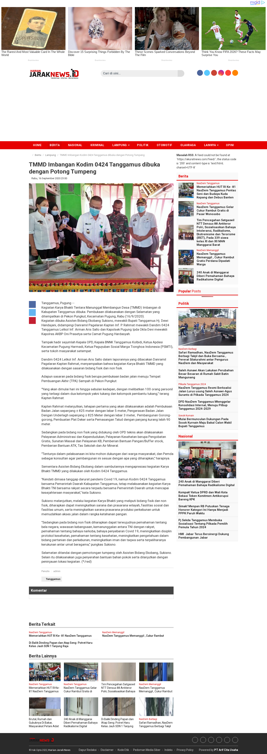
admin (56, 571)
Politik (143, 145)
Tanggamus (53, 579)
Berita (38, 155)
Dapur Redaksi (88, 749)
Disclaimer (107, 749)
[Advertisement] (133, 111)
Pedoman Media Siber (146, 749)
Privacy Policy (185, 749)
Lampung (50, 155)
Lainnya (210, 145)
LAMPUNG (119, 145)
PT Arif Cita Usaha (226, 749)
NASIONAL (75, 145)
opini (230, 145)
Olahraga (188, 145)
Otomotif (164, 145)
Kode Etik (123, 749)
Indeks (169, 749)
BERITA (55, 145)
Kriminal (97, 145)
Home (37, 145)
